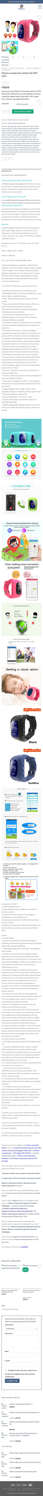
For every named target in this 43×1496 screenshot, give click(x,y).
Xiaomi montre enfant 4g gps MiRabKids (16, 1150)
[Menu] (3, 7)
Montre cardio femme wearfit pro (14, 1214)
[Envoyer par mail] (3, 158)
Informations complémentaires (14, 175)
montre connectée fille (8, 137)
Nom (7, 1351)
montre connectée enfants (29, 135)
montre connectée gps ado (20, 139)
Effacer (39, 100)
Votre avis (9, 1333)
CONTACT (12, 1490)
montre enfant (25, 143)
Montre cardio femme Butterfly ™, (22, 1211)
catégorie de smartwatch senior (23, 1237)
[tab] (21, 171)
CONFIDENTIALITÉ (27, 1488)
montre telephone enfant (16, 152)
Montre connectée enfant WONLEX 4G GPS (9, 1291)
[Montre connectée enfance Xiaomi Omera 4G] (32, 1275)
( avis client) (27, 1297)
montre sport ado (31, 150)
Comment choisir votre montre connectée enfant (21, 1173)
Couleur (5, 104)
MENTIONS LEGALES (9, 1488)
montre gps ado (27, 145)
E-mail (7, 1361)
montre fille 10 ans (35, 143)
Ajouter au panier (22, 111)
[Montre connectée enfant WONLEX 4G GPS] (11, 1275)
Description (6, 171)
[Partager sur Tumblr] (11, 158)
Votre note (9, 1325)
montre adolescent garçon (20, 128)
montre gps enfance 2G (13, 147)
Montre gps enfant (26, 147)
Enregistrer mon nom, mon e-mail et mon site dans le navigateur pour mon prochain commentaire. (21, 1373)
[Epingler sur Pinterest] (7, 158)
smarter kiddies (10, 154)
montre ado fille (33, 126)
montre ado (25, 126)
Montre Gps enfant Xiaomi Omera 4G (27, 1148)
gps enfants (18, 126)
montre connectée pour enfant (16, 141)
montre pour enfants (12, 150)
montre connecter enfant (13, 143)
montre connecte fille (12, 130)
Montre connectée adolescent (16, 123)
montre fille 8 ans (17, 145)
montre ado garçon (7, 128)
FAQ (18, 1490)
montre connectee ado (25, 130)
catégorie (15, 1201)
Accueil (4, 68)
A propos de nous (27, 1490)
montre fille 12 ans (7, 145)
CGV (18, 1488)
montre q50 (22, 150)
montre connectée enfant (14, 135)
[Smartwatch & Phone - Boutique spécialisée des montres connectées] (21, 7)
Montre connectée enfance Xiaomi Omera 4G (31, 1291)
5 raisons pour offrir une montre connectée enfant (21, 1178)
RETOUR (37, 1488)
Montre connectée (16, 68)
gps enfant (11, 126)
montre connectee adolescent (21, 133)
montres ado (27, 152)
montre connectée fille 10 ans (23, 137)
